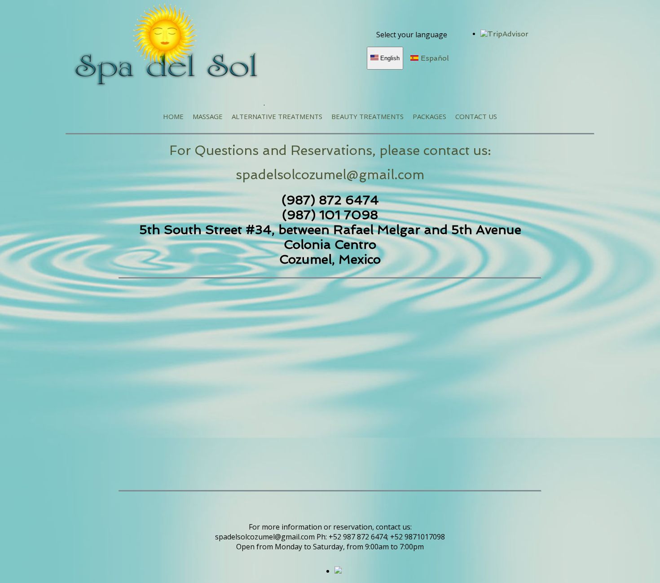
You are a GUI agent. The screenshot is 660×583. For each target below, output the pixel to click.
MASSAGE (208, 116)
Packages (429, 116)
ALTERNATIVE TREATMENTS (277, 116)
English (389, 58)
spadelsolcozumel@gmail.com (330, 174)
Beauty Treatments (367, 116)
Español (433, 58)
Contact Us (476, 116)
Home (173, 116)
